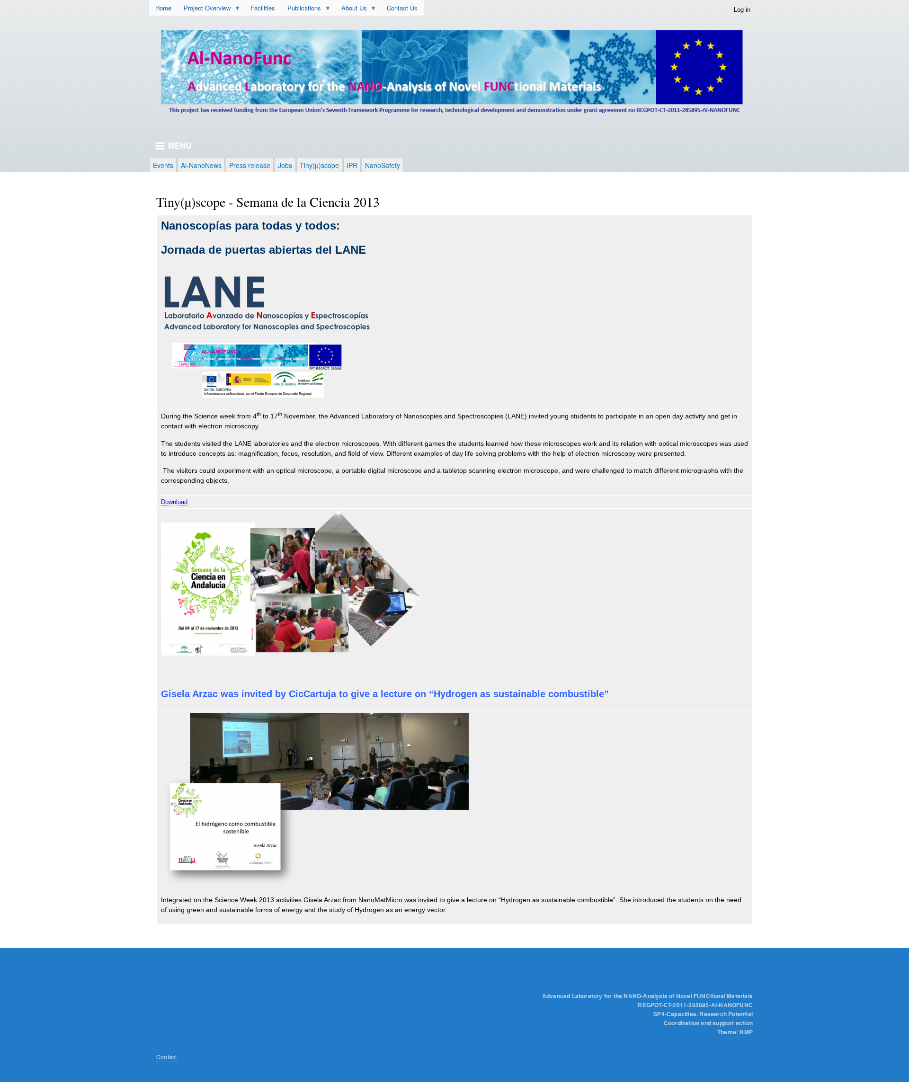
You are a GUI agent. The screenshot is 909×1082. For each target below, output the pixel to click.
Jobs (285, 165)
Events (163, 165)
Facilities (262, 7)
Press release (249, 165)
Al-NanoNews (201, 165)
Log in (742, 9)
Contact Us (402, 7)
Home (163, 7)
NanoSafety (382, 165)
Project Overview (212, 9)
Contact (166, 1057)
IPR (352, 165)
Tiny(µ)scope (319, 165)
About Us (358, 9)
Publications (308, 9)
